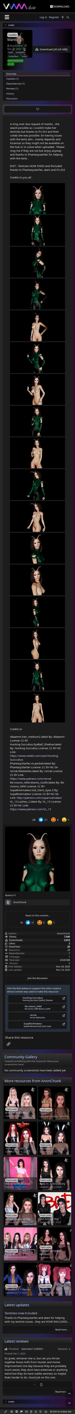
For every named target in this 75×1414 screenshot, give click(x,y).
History (10, 93)
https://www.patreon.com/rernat (30, 778)
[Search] (67, 17)
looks (24, 56)
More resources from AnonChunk (33, 1080)
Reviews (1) (12, 88)
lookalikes (14, 56)
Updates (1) (12, 78)
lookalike (20, 52)
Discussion (12, 98)
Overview (11, 73)
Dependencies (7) (15, 83)
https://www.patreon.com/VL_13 (30, 809)
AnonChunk (16, 45)
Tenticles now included (21, 1313)
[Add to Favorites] (37, 109)
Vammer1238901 (32, 1349)
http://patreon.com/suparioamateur (39, 797)
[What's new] (62, 17)
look (11, 52)
